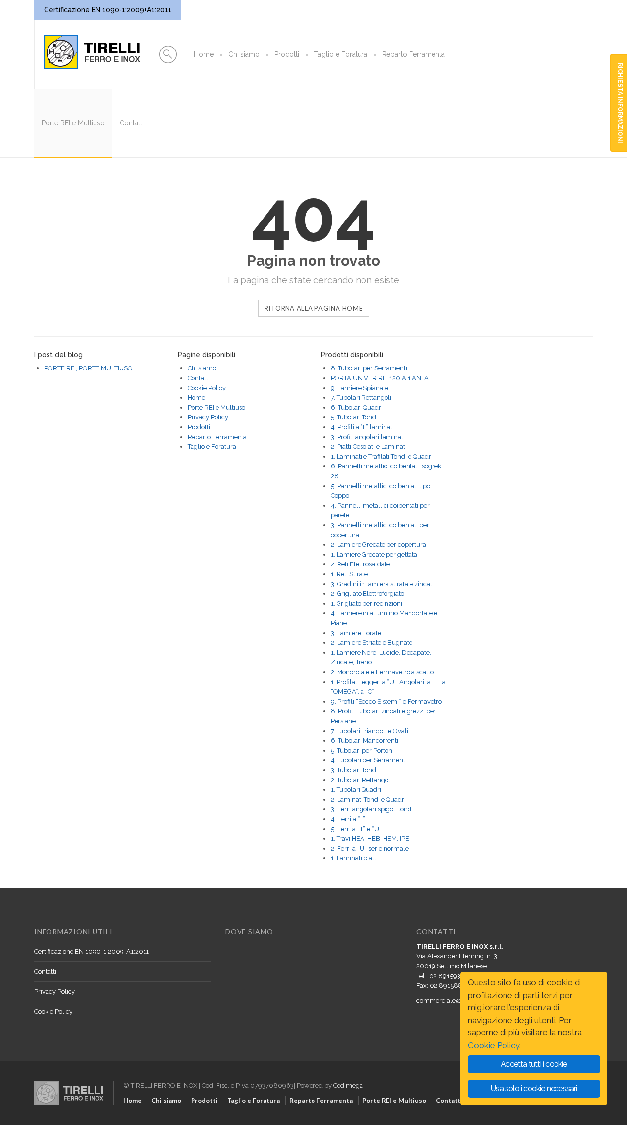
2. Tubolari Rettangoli (361, 779)
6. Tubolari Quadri (357, 407)
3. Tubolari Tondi (354, 770)
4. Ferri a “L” (348, 819)
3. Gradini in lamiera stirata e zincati (382, 583)
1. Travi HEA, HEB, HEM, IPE (370, 838)
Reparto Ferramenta (413, 54)
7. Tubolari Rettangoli (361, 397)
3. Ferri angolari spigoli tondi (372, 809)
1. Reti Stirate (349, 574)
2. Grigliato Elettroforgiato (367, 593)
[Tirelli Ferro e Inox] (73, 1083)
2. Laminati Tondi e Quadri (368, 799)
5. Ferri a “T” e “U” (356, 828)
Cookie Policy (207, 387)
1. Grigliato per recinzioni (366, 603)
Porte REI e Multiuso (73, 123)
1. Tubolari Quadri (356, 789)
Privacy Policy (208, 417)
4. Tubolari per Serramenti (369, 760)
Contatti (132, 123)
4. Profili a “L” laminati (362, 427)
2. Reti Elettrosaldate (360, 564)
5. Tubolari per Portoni (362, 750)
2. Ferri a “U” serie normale (370, 848)
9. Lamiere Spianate (359, 387)
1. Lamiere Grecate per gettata (374, 554)
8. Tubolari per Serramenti (369, 368)
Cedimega (348, 1085)
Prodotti (286, 54)
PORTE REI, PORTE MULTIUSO (88, 368)
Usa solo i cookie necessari (534, 1088)
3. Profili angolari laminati (368, 436)
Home (204, 54)
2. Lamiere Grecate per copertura (378, 544)
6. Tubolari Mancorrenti (364, 740)
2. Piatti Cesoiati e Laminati (369, 446)
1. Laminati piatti (354, 858)
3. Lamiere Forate (356, 632)
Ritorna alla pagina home (314, 308)
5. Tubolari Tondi (354, 417)
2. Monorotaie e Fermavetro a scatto (382, 672)
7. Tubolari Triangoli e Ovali (369, 730)
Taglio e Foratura (340, 54)
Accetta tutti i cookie (534, 1064)
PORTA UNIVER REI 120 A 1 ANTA (380, 378)
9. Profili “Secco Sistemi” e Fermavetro (386, 701)
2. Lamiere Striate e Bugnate (371, 642)
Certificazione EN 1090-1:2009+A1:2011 (91, 951)
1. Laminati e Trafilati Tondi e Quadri (382, 456)
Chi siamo (244, 54)
